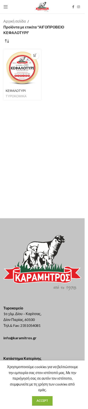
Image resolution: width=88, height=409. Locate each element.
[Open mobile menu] (5, 6)
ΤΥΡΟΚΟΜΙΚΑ (16, 96)
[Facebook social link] (73, 7)
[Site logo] (42, 6)
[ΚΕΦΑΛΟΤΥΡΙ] (22, 68)
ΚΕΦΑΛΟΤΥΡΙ (16, 90)
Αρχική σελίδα (14, 21)
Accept (42, 400)
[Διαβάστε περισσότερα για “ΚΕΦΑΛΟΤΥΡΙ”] (35, 55)
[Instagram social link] (78, 7)
